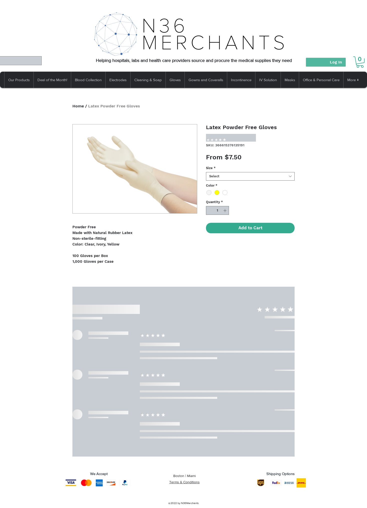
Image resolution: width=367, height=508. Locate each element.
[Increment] (225, 210)
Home (78, 106)
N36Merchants (190, 503)
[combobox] (250, 176)
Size (211, 168)
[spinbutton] (217, 210)
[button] (360, 62)
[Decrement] (210, 210)
